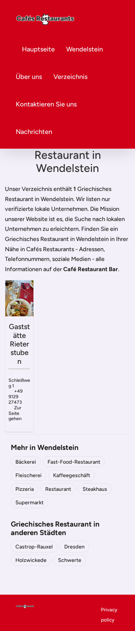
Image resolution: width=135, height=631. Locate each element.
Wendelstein (84, 49)
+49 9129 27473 (16, 396)
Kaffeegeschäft (71, 475)
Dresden (74, 547)
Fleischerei (28, 475)
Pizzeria (24, 489)
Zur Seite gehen (15, 413)
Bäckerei (25, 462)
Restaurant (58, 489)
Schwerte (69, 560)
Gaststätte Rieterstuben (19, 344)
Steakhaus (95, 489)
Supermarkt (29, 502)
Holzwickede (31, 560)
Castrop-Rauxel (34, 547)
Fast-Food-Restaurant (74, 462)
